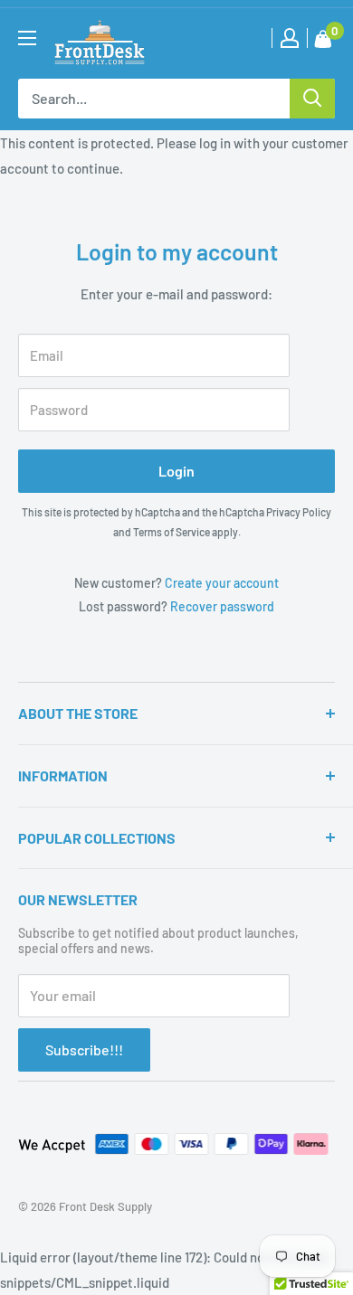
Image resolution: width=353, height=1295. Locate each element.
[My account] (290, 38)
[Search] (312, 98)
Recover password (222, 606)
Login (176, 470)
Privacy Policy (298, 512)
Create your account (222, 583)
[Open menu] (27, 38)
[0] (323, 42)
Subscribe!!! (84, 1049)
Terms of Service (171, 531)
